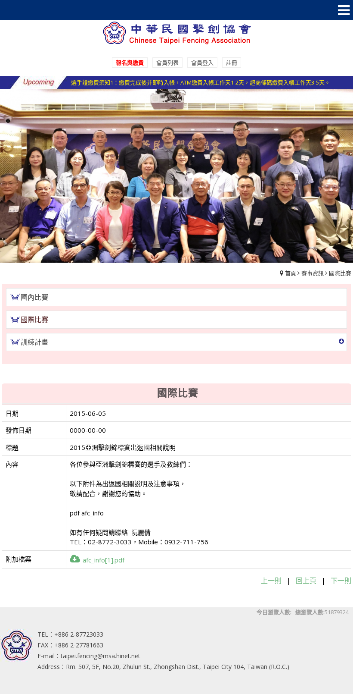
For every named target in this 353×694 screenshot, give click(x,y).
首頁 (290, 273)
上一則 (271, 580)
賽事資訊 (312, 273)
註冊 (231, 62)
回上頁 (306, 580)
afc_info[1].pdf (103, 560)
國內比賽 (34, 297)
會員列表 (167, 62)
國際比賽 (340, 273)
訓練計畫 (34, 342)
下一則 (341, 580)
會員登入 (202, 62)
